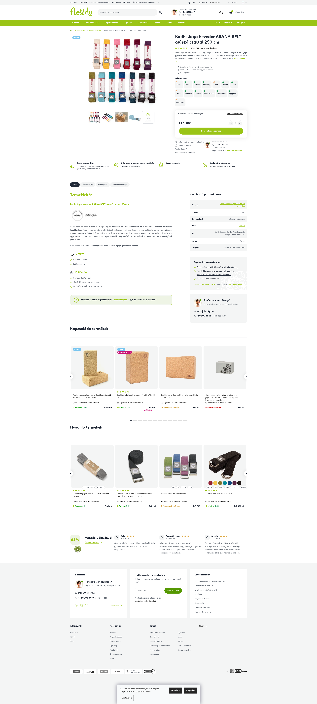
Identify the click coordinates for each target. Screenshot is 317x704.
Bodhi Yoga (185, 149)
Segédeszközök (115, 641)
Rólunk (72, 637)
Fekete (209, 487)
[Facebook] (76, 605)
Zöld (190, 487)
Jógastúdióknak (156, 641)
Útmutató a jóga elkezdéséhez (208, 278)
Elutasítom (175, 691)
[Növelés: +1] (240, 123)
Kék (173, 487)
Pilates (180, 641)
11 (185, 420)
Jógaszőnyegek (116, 637)
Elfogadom (190, 691)
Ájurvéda (181, 632)
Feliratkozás (173, 590)
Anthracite (235, 487)
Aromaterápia (155, 650)
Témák (112, 659)
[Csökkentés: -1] (231, 123)
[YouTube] (86, 605)
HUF (203, 2)
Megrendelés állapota (203, 612)
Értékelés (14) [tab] (88, 184)
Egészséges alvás (184, 650)
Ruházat (113, 632)
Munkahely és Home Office (160, 646)
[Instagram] (81, 605)
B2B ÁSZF (198, 594)
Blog (193, 2)
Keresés (160, 12)
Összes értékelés (92, 543)
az (121, 300)
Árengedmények (116, 654)
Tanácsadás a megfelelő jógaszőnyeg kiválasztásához (217, 267)
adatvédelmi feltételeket (145, 601)
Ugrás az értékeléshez (209, 48)
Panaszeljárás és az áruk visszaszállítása (94, 2)
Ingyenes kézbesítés (202, 599)
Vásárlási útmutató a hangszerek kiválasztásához (215, 271)
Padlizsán (100, 487)
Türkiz (221, 487)
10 (180, 420)
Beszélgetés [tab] (102, 184)
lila (178, 487)
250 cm (242, 226)
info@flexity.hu (205, 311)
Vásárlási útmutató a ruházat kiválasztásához (214, 275)
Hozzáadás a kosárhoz (211, 131)
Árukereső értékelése (202, 608)
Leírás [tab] (75, 184)
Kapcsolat (73, 2)
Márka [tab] (120, 184)
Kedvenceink (154, 654)
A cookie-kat (125, 689)
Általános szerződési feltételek (144, 2)
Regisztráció (232, 2)
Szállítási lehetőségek (235, 114)
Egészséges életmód (157, 632)
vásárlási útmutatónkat (233, 151)
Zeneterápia (154, 637)
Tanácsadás (199, 603)
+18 (148, 119)
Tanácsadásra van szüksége (204, 284)
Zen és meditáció (184, 646)
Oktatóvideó (237, 284)
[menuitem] (76, 23)
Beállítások (127, 698)
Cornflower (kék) (89, 487)
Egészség (113, 646)
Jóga (180, 637)
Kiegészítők (114, 650)
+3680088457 (188, 12)
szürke (184, 487)
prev (70, 376)
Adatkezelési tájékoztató (121, 2)
